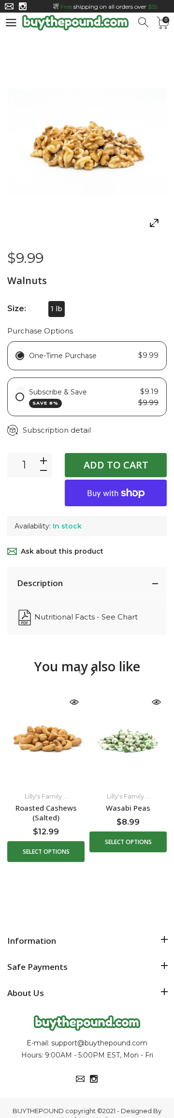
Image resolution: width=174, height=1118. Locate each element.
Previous (80, 672)
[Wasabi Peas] (128, 737)
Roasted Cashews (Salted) (46, 812)
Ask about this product (62, 551)
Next (92, 672)
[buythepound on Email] (9, 6)
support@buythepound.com (99, 1043)
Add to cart (116, 464)
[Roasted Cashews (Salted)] (46, 737)
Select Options (46, 851)
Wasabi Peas (128, 808)
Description (40, 583)
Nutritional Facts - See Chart (86, 616)
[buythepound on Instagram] (22, 6)
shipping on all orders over (108, 6)
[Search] (144, 22)
